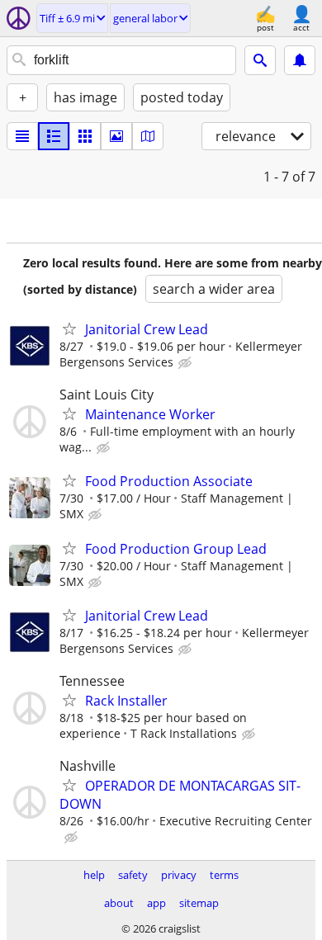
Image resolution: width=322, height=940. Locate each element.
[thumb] (53, 136)
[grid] (85, 136)
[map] (147, 136)
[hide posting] (187, 363)
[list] (22, 136)
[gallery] (116, 136)
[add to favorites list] (69, 328)
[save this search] (299, 60)
